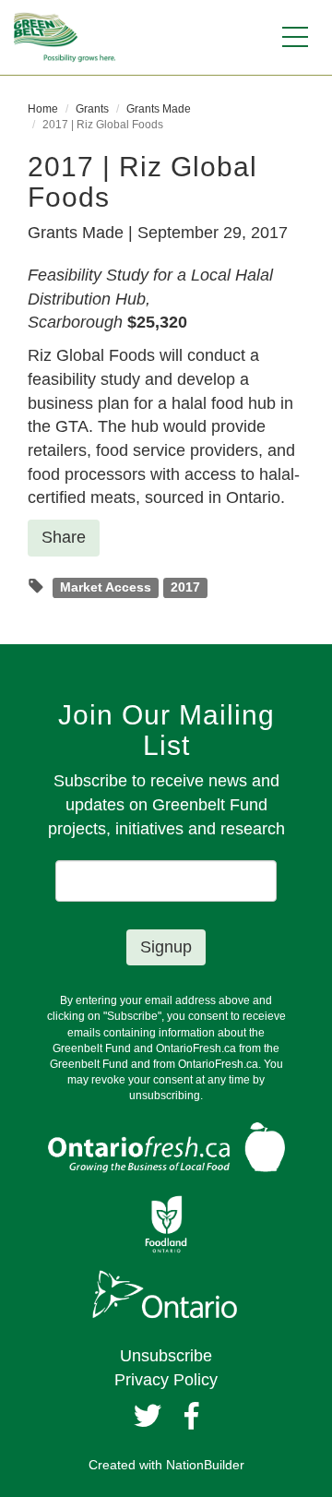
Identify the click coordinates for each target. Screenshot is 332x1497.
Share (64, 537)
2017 (185, 587)
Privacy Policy (166, 1380)
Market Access (105, 587)
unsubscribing (164, 1095)
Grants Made (158, 108)
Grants (92, 108)
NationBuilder (205, 1464)
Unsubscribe (166, 1356)
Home (43, 108)
